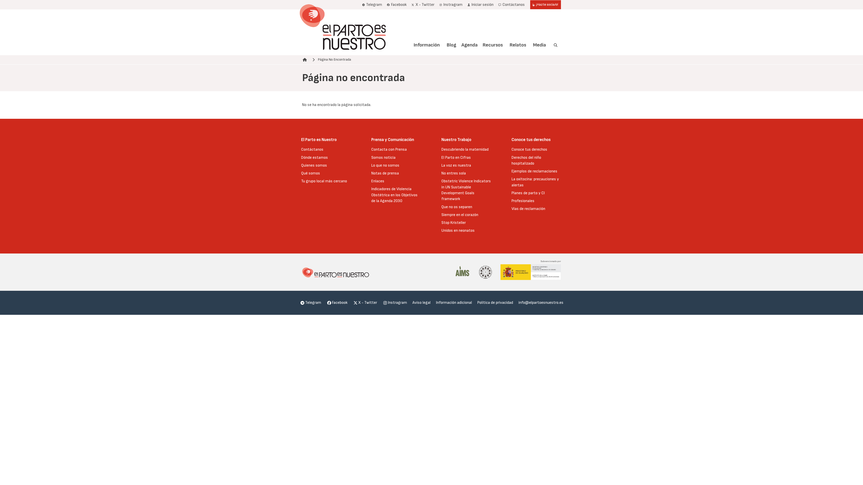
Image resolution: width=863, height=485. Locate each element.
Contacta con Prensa (389, 149)
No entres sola (453, 173)
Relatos (517, 45)
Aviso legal (421, 302)
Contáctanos (312, 149)
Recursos (493, 45)
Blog (451, 45)
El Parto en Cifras (456, 157)
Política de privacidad (495, 302)
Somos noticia (383, 157)
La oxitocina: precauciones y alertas (535, 182)
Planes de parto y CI (528, 193)
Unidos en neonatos (458, 230)
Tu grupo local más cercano (324, 181)
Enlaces (377, 181)
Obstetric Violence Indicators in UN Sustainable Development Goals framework (466, 190)
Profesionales (523, 200)
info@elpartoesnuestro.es (540, 302)
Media (539, 45)
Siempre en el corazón (459, 214)
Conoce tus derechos (529, 149)
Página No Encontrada (334, 59)
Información (427, 45)
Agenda (469, 45)
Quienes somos (314, 165)
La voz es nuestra (456, 165)
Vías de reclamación (528, 208)
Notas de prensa (385, 173)
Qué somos (310, 173)
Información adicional (454, 302)
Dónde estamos (314, 157)
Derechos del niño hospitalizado (526, 160)
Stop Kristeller (453, 222)
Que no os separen (456, 207)
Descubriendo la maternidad (465, 149)
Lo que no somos (385, 165)
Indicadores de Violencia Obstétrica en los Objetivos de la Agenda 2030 (394, 195)
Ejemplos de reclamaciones (534, 171)
